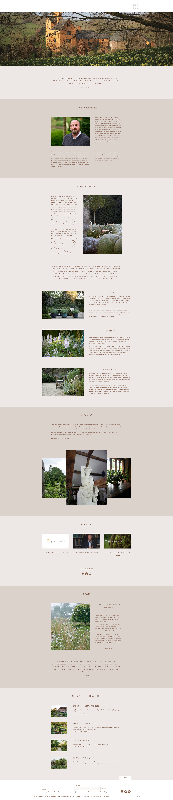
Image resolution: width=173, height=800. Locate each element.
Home (44, 787)
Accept (137, 796)
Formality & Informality (86, 552)
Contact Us (45, 789)
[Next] (89, 508)
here (68, 438)
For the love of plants (56, 552)
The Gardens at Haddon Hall (117, 554)
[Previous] (84, 508)
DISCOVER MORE (86, 568)
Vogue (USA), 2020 (81, 741)
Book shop (108, 648)
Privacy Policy (105, 796)
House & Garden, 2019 (83, 758)
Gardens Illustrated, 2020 (86, 706)
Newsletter (77, 785)
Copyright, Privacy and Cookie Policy (51, 792)
